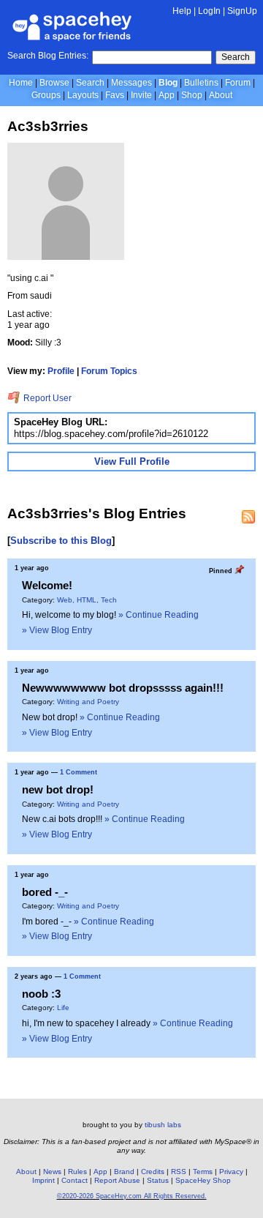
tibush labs (163, 1125)
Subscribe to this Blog (61, 540)
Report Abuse (117, 1180)
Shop (191, 95)
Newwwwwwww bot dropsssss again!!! (123, 687)
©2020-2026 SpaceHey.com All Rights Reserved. (132, 1196)
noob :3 (41, 993)
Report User (46, 398)
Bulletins (201, 83)
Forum (238, 83)
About (220, 95)
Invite (141, 95)
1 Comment (78, 772)
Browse (54, 83)
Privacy (231, 1171)
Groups (46, 95)
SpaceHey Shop (203, 1180)
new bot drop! (58, 789)
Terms (203, 1171)
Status (158, 1180)
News (52, 1171)
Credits (152, 1171)
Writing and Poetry (88, 702)
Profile (61, 371)
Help (181, 11)
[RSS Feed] (248, 516)
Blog (168, 83)
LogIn (209, 11)
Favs (114, 95)
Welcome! (47, 585)
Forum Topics (109, 371)
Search (235, 57)
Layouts (83, 95)
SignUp (242, 11)
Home (21, 83)
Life (63, 1008)
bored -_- (45, 892)
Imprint (43, 1180)
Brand (124, 1171)
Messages (131, 83)
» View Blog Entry (57, 630)
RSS (178, 1171)
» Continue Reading (158, 615)
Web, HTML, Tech (87, 600)
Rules (77, 1171)
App (167, 95)
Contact (74, 1180)
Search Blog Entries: (47, 56)
